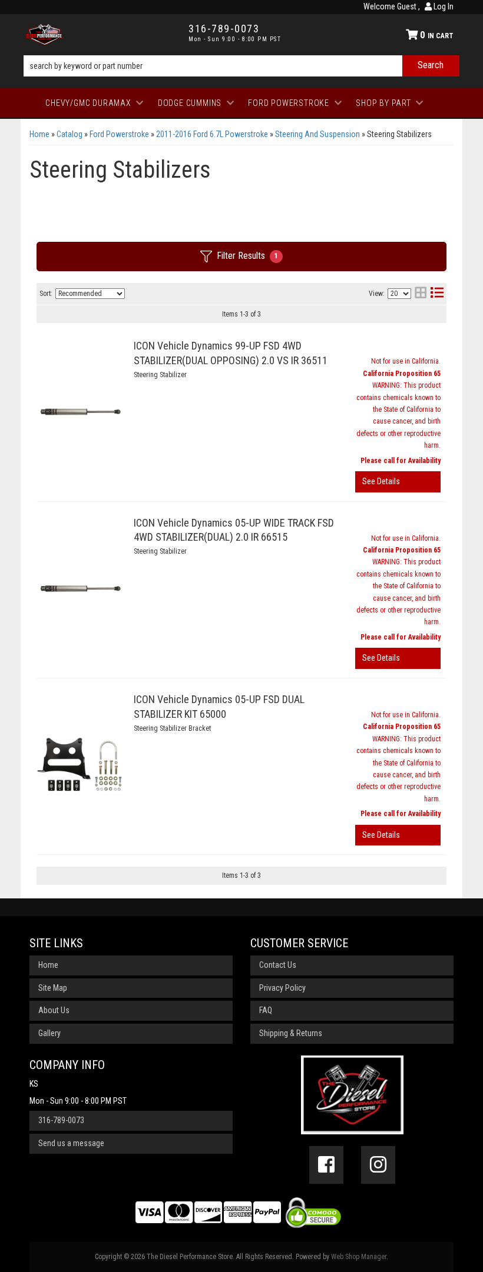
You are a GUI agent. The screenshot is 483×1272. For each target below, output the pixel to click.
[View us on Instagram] (378, 1165)
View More (398, 481)
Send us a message (71, 1143)
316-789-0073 (61, 1120)
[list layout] (437, 294)
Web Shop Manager (358, 1257)
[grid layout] (420, 294)
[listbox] (90, 293)
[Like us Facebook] (326, 1165)
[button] (241, 65)
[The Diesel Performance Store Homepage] (98, 34)
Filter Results (247, 255)
